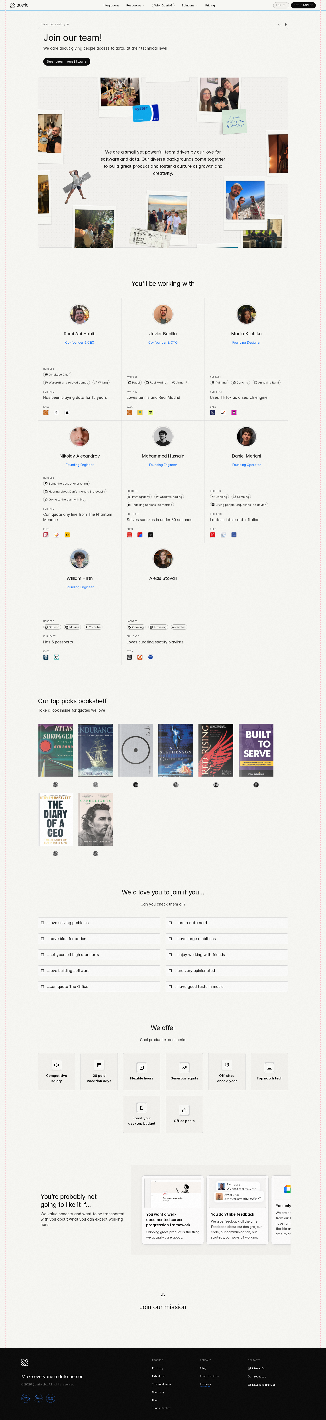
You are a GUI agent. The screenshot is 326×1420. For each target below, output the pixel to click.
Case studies (209, 1376)
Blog (203, 1368)
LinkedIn (258, 1368)
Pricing (157, 1368)
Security (158, 1392)
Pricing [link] (210, 5)
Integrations (161, 1384)
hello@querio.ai (263, 1384)
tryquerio (259, 1376)
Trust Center (161, 1408)
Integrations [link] (111, 5)
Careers (205, 1384)
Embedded (158, 1376)
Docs (155, 1400)
